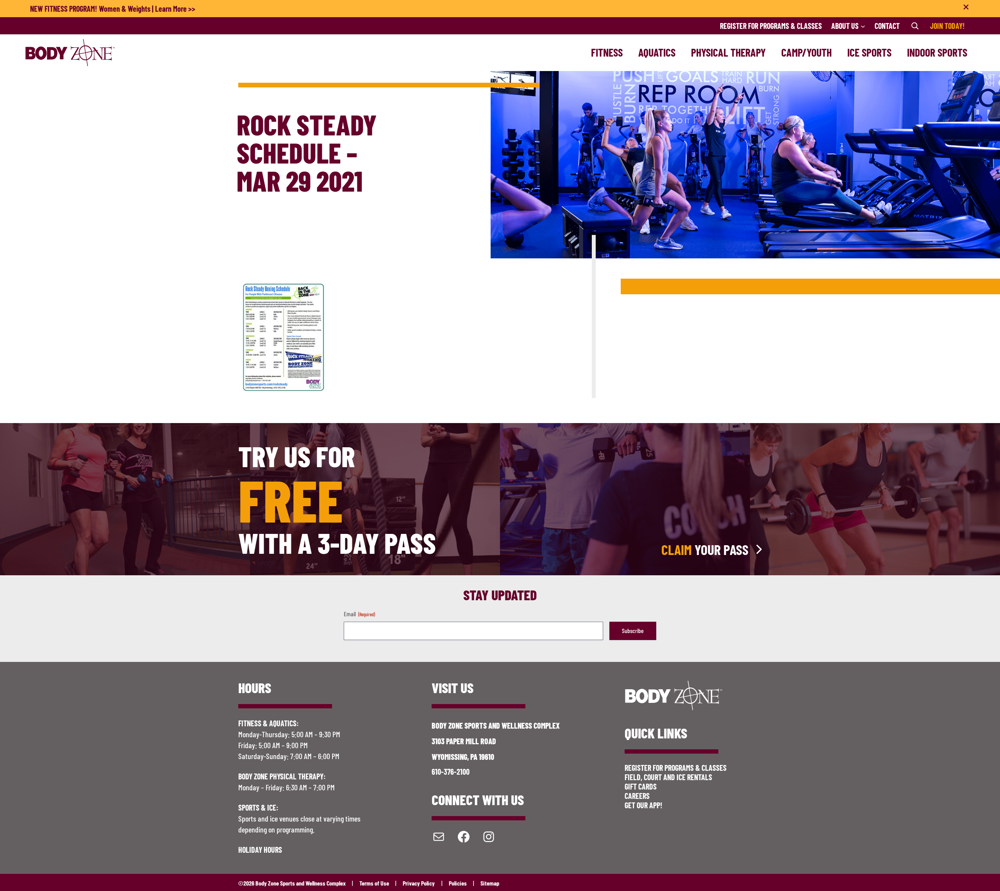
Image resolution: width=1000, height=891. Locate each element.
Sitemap (489, 883)
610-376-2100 (451, 771)
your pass (704, 549)
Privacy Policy (419, 883)
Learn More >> (175, 8)
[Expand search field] (915, 26)
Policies (458, 883)
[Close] (966, 8)
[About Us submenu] (863, 25)
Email (359, 613)
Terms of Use (374, 883)
